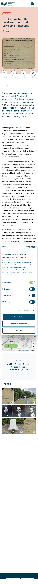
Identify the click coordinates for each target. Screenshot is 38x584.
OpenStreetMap (25, 350)
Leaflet (17, 350)
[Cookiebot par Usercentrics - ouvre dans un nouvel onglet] (26, 246)
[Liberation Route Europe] (7, 4)
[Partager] (23, 73)
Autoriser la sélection (19, 324)
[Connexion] (32, 3)
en (7, 85)
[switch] (32, 289)
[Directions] (33, 73)
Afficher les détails (24, 310)
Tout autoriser (19, 317)
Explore (12, 346)
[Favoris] (4, 73)
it (3, 85)
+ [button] (33, 343)
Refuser (19, 330)
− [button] (33, 346)
